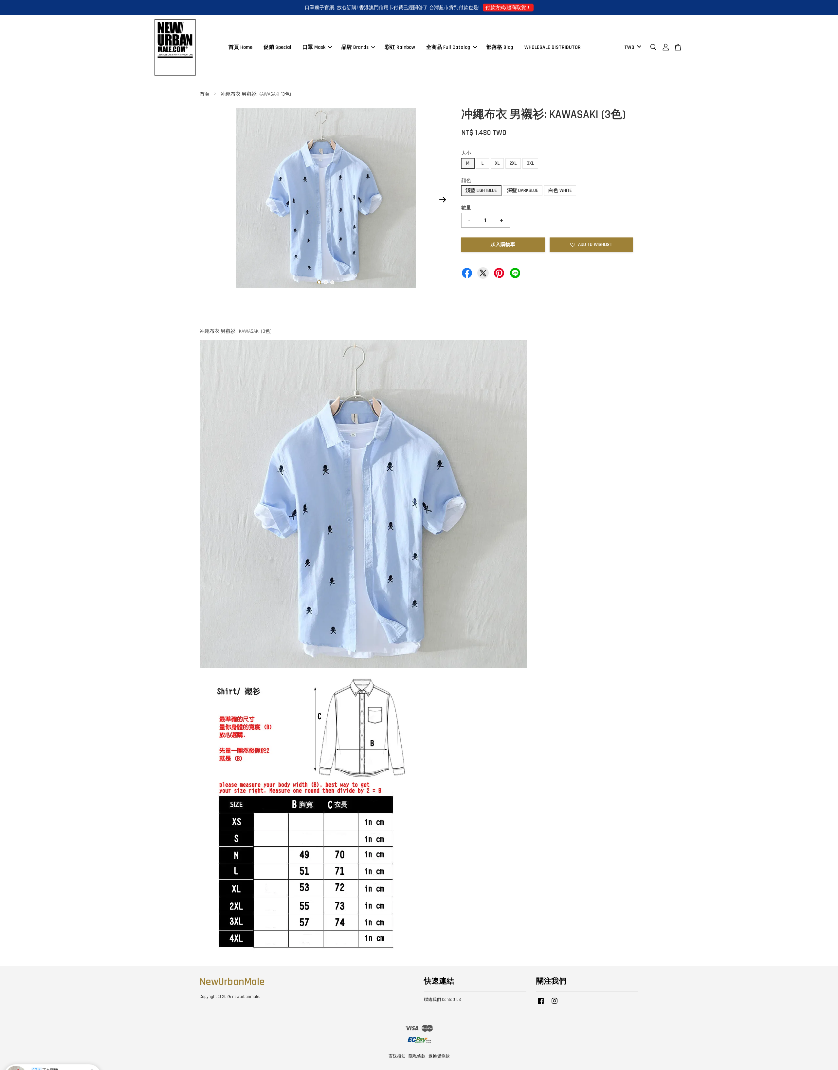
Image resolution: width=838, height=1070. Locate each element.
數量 (466, 208)
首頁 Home (240, 47)
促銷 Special (277, 47)
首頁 (205, 94)
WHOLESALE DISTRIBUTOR (552, 47)
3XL (530, 163)
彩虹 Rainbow (400, 47)
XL (497, 163)
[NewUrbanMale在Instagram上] (554, 1004)
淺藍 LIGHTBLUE (481, 190)
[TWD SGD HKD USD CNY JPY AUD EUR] (631, 48)
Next (442, 200)
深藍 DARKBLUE (522, 190)
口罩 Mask (313, 47)
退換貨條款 (439, 1056)
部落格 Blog (499, 47)
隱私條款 (417, 1056)
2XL (513, 163)
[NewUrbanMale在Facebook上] (540, 1004)
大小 (466, 153)
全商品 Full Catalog (448, 47)
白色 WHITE (560, 190)
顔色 (466, 181)
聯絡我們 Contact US (442, 999)
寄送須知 (397, 1056)
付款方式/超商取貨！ (508, 7)
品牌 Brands (355, 47)
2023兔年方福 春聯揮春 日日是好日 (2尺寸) (60, 1054)
